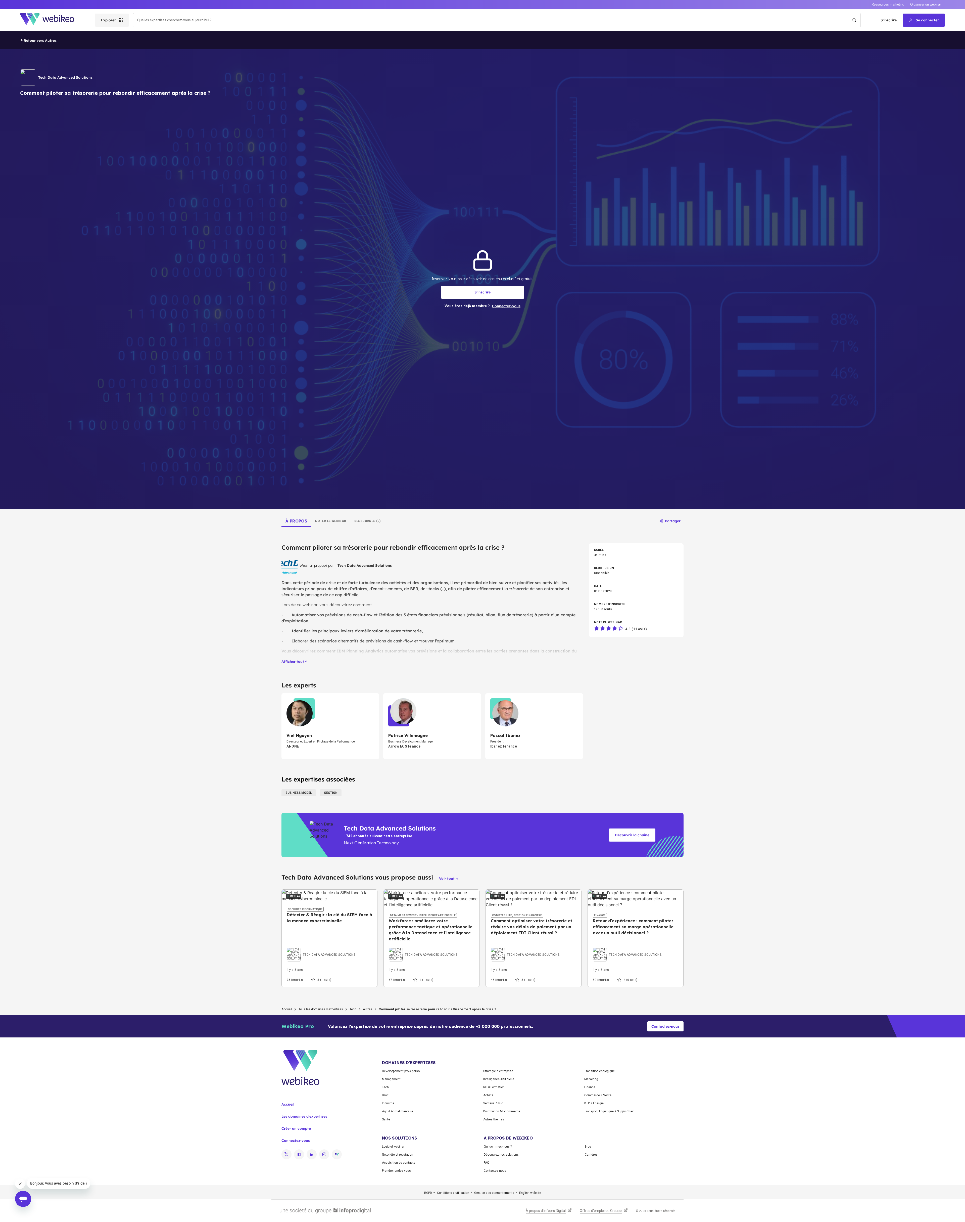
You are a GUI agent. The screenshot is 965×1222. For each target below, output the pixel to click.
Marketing (591, 1079)
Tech (353, 1009)
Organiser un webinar (925, 4)
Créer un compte (296, 1128)
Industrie (388, 1103)
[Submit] (854, 20)
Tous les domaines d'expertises (321, 1009)
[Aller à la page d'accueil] (51, 20)
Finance (589, 1087)
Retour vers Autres (40, 40)
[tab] (296, 521)
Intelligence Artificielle (498, 1079)
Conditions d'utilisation (453, 1193)
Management (391, 1079)
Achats (488, 1095)
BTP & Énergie (594, 1103)
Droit (385, 1095)
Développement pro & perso (401, 1071)
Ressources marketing (888, 4)
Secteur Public (493, 1103)
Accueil (286, 1009)
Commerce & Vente (597, 1095)
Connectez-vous (295, 1140)
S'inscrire (889, 20)
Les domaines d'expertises (304, 1116)
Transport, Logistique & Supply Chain (609, 1111)
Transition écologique (599, 1071)
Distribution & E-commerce (501, 1111)
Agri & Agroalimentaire (397, 1111)
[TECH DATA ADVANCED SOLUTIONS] (321, 948)
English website (530, 1193)
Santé (386, 1119)
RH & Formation (494, 1087)
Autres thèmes (493, 1119)
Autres (367, 1009)
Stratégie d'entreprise (498, 1071)
